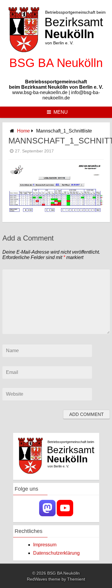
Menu (60, 112)
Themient (76, 579)
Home (23, 130)
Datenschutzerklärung (56, 553)
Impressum (44, 544)
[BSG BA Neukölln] (56, 71)
